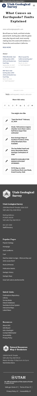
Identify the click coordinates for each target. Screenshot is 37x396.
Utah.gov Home (11, 387)
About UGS (6, 325)
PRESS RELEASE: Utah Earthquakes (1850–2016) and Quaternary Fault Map (9, 60)
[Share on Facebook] (5, 105)
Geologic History (8, 272)
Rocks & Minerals (8, 265)
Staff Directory (8, 227)
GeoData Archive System (11, 305)
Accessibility (7, 335)
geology (28, 94)
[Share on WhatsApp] (13, 105)
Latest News (7, 310)
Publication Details (9, 268)
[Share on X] (9, 105)
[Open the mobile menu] (34, 5)
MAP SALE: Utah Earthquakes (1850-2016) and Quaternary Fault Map (9, 74)
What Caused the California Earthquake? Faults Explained (25, 59)
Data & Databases (9, 303)
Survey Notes (7, 300)
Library (5, 298)
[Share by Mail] (32, 105)
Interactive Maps (8, 308)
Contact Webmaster (9, 333)
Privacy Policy (7, 338)
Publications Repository (11, 295)
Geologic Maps (7, 276)
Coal (4, 254)
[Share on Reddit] (28, 105)
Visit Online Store (9, 363)
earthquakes (15, 94)
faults (22, 94)
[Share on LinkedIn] (20, 105)
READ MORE (7, 47)
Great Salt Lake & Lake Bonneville (13, 280)
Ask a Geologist (8, 330)
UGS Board (6, 328)
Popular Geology (8, 243)
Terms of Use (25, 387)
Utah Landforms (8, 250)
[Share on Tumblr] (24, 105)
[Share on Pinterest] (16, 105)
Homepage (6, 247)
